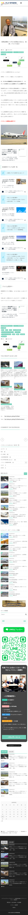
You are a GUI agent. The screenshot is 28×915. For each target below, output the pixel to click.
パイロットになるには (6, 334)
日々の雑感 (3, 54)
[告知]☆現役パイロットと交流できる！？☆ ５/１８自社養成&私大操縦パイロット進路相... (18, 793)
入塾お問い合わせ (14, 737)
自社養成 (22, 334)
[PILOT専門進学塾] (9, 2)
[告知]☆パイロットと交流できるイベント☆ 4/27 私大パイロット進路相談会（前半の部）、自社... (18, 758)
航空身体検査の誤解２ (14, 573)
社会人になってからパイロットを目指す (17, 560)
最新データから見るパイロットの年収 (17, 535)
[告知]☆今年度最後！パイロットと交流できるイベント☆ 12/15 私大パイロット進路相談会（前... (18, 775)
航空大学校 (4, 336)
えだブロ (4, 448)
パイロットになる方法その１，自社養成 (17, 554)
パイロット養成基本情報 (18, 52)
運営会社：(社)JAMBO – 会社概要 (14, 902)
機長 (18, 334)
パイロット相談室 (14, 905)
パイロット (18, 332)
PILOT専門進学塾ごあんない (6, 52)
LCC (11, 330)
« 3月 (2, 821)
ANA (3, 330)
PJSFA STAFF (9, 49)
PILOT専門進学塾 (17, 330)
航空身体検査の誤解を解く (14, 594)
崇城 (14, 334)
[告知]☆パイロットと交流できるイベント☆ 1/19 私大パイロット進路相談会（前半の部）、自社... (18, 766)
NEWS (14, 907)
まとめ (3, 465)
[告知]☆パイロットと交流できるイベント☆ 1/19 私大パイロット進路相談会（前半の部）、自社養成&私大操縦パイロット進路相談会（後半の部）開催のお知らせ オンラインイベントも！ (20, 373)
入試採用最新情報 (6, 457)
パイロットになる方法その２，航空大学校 (18, 541)
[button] (13, 629)
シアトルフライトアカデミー (7, 332)
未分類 (3, 467)
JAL (7, 330)
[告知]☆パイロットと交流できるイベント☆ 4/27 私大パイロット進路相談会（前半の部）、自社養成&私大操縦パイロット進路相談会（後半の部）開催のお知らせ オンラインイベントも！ (7, 373)
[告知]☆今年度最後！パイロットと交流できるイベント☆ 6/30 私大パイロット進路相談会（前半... (18, 784)
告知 (3, 451)
